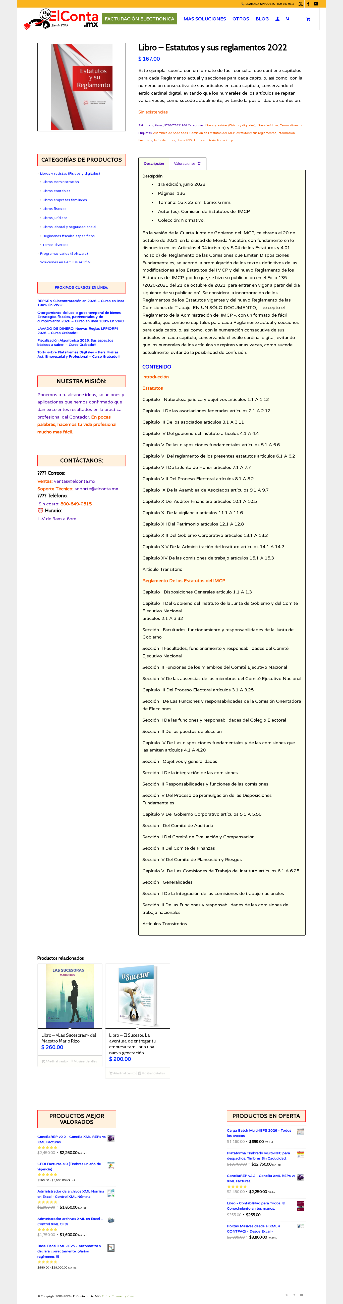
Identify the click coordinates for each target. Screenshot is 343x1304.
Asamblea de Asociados (170, 133)
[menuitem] (139, 19)
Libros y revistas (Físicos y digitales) (70, 173)
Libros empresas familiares (64, 200)
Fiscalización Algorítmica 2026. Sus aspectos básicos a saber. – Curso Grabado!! (75, 343)
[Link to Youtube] (316, 4)
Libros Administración (60, 182)
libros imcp (225, 140)
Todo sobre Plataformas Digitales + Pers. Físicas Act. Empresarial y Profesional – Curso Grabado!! (78, 354)
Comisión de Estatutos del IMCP (212, 133)
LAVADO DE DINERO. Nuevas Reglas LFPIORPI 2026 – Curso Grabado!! (77, 331)
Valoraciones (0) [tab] (187, 163)
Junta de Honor (164, 140)
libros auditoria (205, 140)
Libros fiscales (54, 209)
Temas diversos (55, 245)
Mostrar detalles (85, 1061)
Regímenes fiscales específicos (68, 236)
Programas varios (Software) (64, 253)
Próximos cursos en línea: (81, 287)
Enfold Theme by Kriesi (118, 1296)
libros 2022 (185, 140)
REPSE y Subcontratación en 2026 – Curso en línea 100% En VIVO (80, 303)
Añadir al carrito (56, 1061)
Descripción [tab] (154, 163)
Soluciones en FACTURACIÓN (65, 262)
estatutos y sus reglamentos (256, 133)
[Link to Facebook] (308, 4)
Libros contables (56, 191)
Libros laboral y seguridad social (69, 227)
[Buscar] (288, 19)
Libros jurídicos (55, 218)
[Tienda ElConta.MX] (60, 19)
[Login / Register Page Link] (277, 19)
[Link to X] (300, 4)
